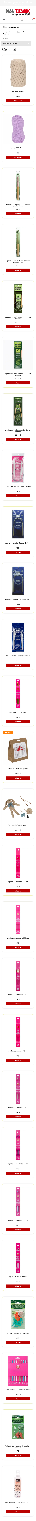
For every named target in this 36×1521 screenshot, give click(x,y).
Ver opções (18, 100)
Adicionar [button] (18, 213)
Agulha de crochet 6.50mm (18, 1220)
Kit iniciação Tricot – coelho (18, 825)
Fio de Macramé (18, 91)
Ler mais (18, 552)
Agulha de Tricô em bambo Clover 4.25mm (18, 318)
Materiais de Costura (16, 43)
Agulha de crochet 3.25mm (18, 994)
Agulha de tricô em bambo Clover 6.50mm (18, 431)
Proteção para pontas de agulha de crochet (18, 1447)
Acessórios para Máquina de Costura (16, 33)
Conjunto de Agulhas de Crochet (18, 1390)
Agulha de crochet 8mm (18, 1277)
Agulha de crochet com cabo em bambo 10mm (18, 205)
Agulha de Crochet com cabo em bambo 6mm (18, 261)
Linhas (16, 38)
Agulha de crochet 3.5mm (18, 1051)
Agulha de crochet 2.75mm (18, 882)
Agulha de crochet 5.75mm (18, 1164)
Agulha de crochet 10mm (18, 712)
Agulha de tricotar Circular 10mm (18, 487)
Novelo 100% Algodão (18, 148)
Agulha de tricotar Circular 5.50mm (18, 543)
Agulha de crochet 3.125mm (18, 938)
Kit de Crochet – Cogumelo (18, 769)
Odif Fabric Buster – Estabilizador (18, 1502)
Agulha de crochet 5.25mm (18, 1107)
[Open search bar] (13, 19)
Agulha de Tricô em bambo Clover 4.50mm (18, 374)
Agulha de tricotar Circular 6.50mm (18, 599)
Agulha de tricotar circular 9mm (18, 656)
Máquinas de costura (16, 27)
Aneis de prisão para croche (18, 1333)
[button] (4, 19)
